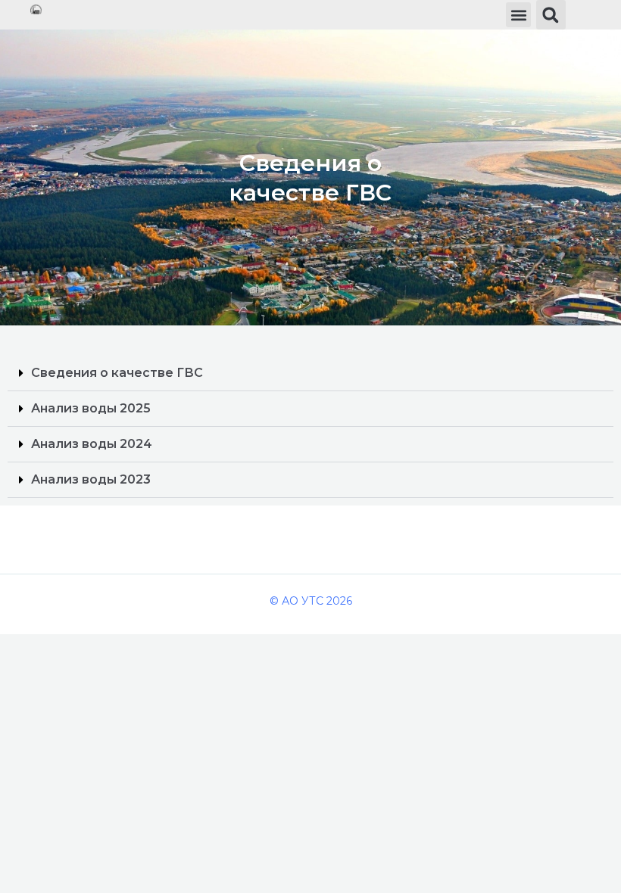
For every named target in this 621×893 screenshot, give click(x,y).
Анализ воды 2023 (91, 479)
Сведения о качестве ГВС (117, 373)
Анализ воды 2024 (91, 444)
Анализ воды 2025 (91, 408)
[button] (518, 14)
